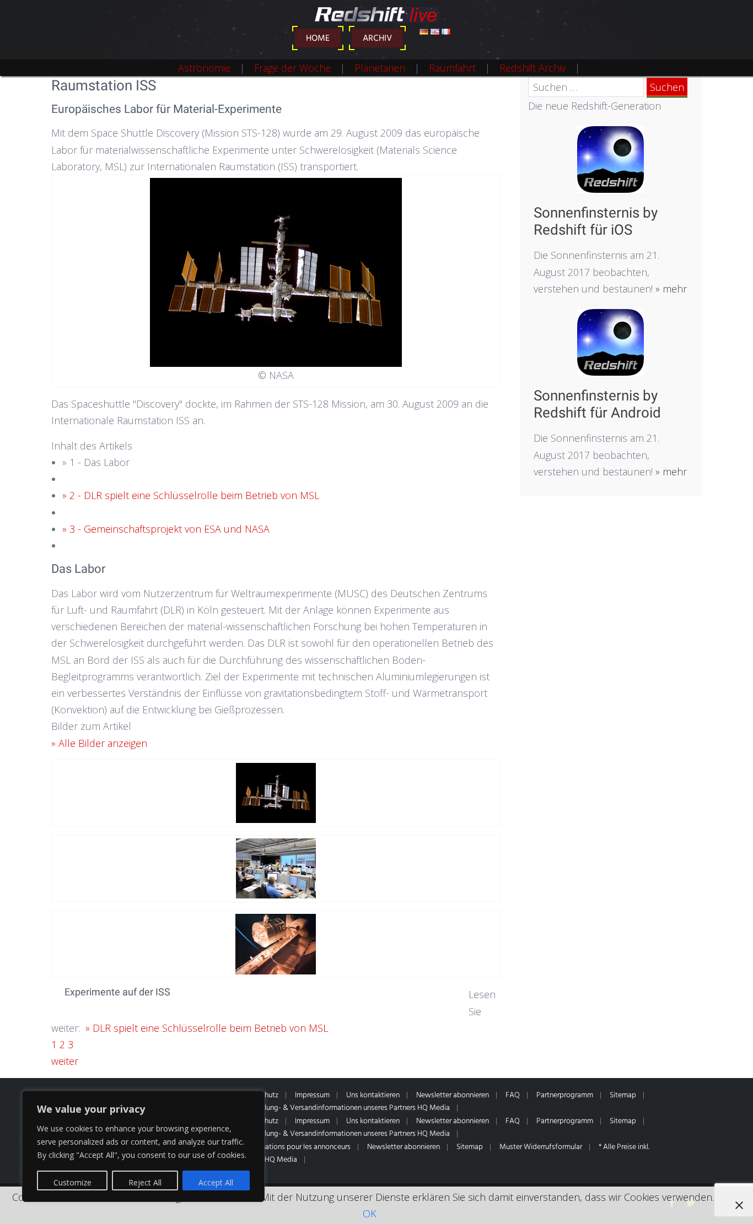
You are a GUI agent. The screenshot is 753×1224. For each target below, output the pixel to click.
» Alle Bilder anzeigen (99, 743)
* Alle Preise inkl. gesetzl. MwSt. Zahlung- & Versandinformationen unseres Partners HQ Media (301, 1108)
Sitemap (623, 1095)
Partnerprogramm (564, 1095)
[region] (143, 1146)
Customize (72, 1182)
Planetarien (379, 67)
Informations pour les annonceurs (297, 1147)
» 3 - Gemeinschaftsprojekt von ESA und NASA (166, 528)
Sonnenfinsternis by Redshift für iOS (596, 221)
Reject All (145, 1182)
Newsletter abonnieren (452, 1095)
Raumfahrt (452, 67)
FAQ (512, 1095)
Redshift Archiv (532, 67)
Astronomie (204, 67)
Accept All (215, 1182)
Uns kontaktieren (373, 1095)
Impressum (312, 1095)
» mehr (670, 288)
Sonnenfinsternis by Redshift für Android (597, 404)
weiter (64, 1061)
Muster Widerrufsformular (540, 1147)
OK (369, 1213)
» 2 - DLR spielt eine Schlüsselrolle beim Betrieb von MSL (190, 495)
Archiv (377, 38)
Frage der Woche (292, 67)
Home (318, 38)
